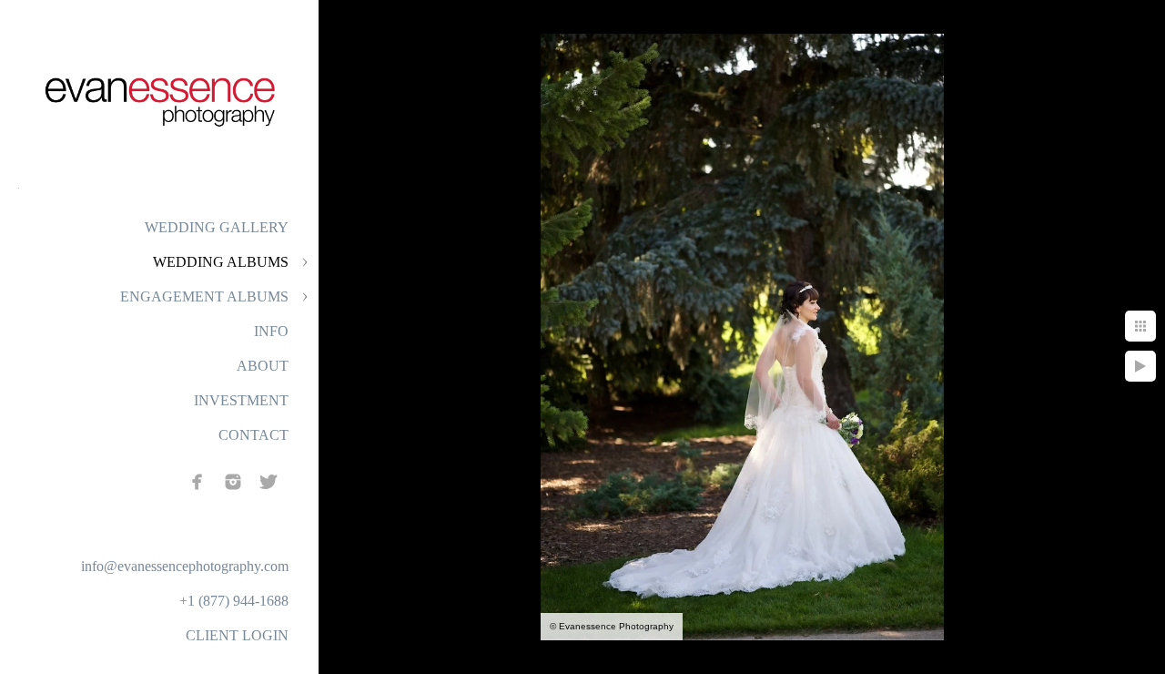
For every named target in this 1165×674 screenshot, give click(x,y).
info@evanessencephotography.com (185, 566)
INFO (271, 331)
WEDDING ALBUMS (221, 262)
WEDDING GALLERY (217, 227)
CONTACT (253, 435)
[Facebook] (197, 481)
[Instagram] (233, 481)
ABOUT (263, 365)
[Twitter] (268, 481)
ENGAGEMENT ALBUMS (204, 296)
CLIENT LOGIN (237, 635)
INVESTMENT (241, 400)
